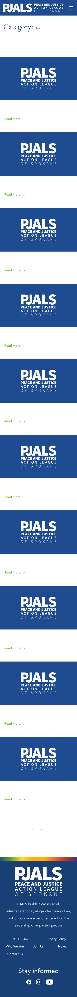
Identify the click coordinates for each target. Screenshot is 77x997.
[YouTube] (48, 982)
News (62, 946)
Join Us (38, 946)
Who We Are (15, 946)
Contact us (15, 954)
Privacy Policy (56, 939)
